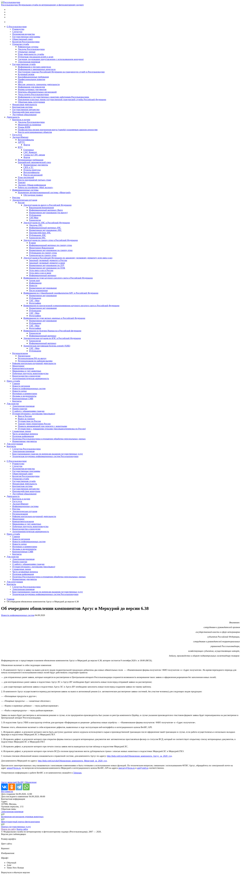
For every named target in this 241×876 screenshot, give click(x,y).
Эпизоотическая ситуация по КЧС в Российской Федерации (52, 338)
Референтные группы (28, 47)
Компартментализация (23, 368)
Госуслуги (17, 134)
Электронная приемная (29, 62)
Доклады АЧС (35, 225)
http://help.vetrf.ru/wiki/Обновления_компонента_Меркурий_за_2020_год (72, 761)
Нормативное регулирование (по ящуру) (48, 212)
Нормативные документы (35, 165)
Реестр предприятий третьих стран (34, 180)
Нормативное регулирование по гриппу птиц (51, 250)
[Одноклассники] (11, 787)
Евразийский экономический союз (34, 162)
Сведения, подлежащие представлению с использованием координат (51, 59)
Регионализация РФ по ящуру (32, 358)
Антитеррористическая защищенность (30, 378)
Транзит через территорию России (34, 424)
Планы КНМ (24, 127)
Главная (10, 599)
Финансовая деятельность (24, 104)
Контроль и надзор (21, 119)
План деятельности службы (31, 54)
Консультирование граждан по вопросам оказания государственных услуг (47, 454)
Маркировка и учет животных (26, 371)
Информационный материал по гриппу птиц (50, 245)
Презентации (24, 356)
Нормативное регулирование (43, 288)
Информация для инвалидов (31, 87)
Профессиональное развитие (31, 79)
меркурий (12, 782)
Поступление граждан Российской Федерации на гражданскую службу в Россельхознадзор (61, 72)
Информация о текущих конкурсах (34, 67)
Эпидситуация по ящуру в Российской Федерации (47, 205)
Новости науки (19, 391)
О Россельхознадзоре (17, 26)
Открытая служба (20, 44)
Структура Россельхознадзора (26, 449)
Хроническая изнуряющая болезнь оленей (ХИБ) (46, 346)
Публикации (35, 215)
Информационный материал (42, 275)
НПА (20, 82)
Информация (35, 283)
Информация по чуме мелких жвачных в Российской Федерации (54, 318)
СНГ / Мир (34, 300)
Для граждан (13, 403)
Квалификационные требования (33, 77)
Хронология (35, 220)
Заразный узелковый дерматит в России (48, 260)
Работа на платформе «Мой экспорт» (35, 187)
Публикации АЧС (37, 235)
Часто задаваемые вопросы (25, 434)
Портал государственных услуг (16, 826)
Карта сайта (22, 829)
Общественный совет (22, 39)
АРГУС (21, 142)
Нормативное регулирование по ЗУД (46, 265)
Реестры (16, 197)
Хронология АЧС (37, 238)
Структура (17, 31)
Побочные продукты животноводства (30, 373)
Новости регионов (21, 386)
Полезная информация (23, 436)
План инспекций (26, 177)
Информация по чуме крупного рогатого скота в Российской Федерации (58, 278)
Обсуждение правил (33, 195)
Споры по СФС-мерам (34, 155)
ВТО (20, 147)
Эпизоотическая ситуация (24, 200)
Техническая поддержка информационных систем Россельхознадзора (45, 456)
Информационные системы (25, 190)
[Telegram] (19, 787)
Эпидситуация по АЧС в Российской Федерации (46, 222)
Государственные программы (26, 36)
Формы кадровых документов (32, 89)
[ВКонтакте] (4, 787)
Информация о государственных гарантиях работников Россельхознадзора (53, 97)
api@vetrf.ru (142, 768)
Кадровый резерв (26, 74)
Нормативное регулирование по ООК (47, 268)
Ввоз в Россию (25, 416)
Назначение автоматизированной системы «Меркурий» (44, 192)
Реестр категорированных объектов (35, 132)
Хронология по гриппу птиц (42, 255)
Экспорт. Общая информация (32, 185)
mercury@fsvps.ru (126, 768)
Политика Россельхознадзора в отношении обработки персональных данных (49, 439)
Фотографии (35, 303)
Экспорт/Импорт (20, 137)
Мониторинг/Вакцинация (41, 248)
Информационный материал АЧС (45, 227)
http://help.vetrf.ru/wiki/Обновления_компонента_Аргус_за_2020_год (139, 756)
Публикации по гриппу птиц (43, 253)
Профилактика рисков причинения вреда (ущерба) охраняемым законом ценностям (57, 129)
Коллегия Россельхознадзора (25, 41)
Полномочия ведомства (23, 34)
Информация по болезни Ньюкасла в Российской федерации (52, 331)
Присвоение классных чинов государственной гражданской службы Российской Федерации (62, 99)
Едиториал (28, 150)
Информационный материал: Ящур (46, 210)
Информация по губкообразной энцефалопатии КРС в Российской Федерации (60, 293)
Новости (33, 285)
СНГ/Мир (33, 217)
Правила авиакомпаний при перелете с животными (42, 426)
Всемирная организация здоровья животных (22, 816)
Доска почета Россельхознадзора (33, 94)
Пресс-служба (13, 381)
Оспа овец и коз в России (41, 270)
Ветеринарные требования (30, 160)
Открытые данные (26, 52)
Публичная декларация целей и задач (35, 57)
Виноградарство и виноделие (26, 376)
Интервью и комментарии (24, 393)
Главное (16, 383)
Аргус (4, 782)
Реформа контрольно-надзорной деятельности (34, 363)
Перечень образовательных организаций (37, 92)
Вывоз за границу (26, 418)
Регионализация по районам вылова (35, 361)
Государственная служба (24, 64)
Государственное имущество (25, 109)
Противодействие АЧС (40, 232)
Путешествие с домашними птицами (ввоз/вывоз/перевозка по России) (52, 429)
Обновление (31, 782)
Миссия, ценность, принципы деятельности (39, 84)
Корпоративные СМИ (22, 398)
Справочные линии (21, 431)
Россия (21, 202)
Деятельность (13, 117)
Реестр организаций (33, 175)
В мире (32, 243)
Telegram (77, 773)
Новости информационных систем (28, 388)
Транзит (22, 182)
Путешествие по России (29, 421)
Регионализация (20, 353)
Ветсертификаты (26, 140)
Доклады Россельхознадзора (31, 49)
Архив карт (34, 280)
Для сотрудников (15, 444)
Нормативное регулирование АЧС (45, 230)
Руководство (18, 29)
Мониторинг (18, 366)
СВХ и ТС (28, 167)
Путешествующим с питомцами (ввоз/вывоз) (33, 413)
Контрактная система (22, 107)
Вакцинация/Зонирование (41, 207)
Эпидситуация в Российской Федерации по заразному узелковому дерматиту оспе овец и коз (67, 258)
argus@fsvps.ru (14, 768)
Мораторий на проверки (29, 124)
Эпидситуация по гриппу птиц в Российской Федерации (50, 240)
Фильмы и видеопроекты (24, 396)
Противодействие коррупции (26, 112)
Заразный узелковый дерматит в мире (47, 263)
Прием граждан (19, 408)
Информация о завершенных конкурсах (37, 69)
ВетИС (20, 782)
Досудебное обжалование (24, 114)
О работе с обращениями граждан (28, 411)
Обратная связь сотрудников (31, 102)
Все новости (7, 791)
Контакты (17, 401)
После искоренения (38, 290)
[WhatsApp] (26, 787)
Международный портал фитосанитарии (20, 821)
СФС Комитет (30, 152)
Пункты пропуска (32, 170)
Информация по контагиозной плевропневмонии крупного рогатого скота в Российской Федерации (71, 305)
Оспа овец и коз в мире (40, 273)
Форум (26, 145)
